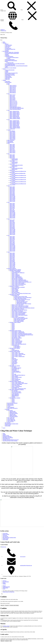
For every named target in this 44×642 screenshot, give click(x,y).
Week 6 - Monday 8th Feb (14, 116)
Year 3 (8, 110)
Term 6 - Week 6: (15, 316)
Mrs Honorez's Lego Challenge (15, 269)
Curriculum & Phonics (9, 56)
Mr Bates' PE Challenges (14, 286)
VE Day (8, 406)
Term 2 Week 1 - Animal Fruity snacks (19, 388)
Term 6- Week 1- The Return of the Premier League (21, 293)
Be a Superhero (15, 390)
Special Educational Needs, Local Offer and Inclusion (15, 63)
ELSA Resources (10, 405)
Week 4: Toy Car (15, 378)
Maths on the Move (10, 140)
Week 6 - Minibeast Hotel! (16, 276)
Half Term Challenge (16, 292)
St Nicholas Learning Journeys (12, 57)
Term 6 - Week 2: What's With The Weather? (20, 280)
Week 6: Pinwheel (15, 380)
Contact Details (8, 46)
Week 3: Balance (15, 289)
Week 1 (13, 323)
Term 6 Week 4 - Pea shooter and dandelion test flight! (22, 333)
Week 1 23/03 (12, 144)
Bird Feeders (14, 369)
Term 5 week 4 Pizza (16, 385)
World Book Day (10, 142)
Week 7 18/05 (12, 167)
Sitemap (4, 585)
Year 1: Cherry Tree (10, 417)
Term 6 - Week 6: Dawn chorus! (18, 285)
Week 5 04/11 (12, 148)
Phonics (8, 58)
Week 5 (13, 327)
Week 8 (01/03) (12, 139)
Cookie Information (6, 586)
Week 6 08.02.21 (13, 92)
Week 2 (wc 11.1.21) (13, 101)
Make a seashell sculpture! (19, 320)
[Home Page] (3, 30)
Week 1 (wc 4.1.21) (13, 100)
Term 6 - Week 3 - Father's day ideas (18, 354)
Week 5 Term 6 (12, 152)
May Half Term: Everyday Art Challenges (19, 309)
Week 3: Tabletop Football (16, 377)
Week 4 (13, 326)
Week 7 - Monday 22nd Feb (15, 117)
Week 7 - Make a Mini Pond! (17, 277)
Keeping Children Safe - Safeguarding (12, 52)
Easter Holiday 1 (17, 346)
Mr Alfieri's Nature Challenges (15, 270)
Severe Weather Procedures (10, 64)
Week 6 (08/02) (12, 137)
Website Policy (5, 587)
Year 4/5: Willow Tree (11, 420)
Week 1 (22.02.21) (13, 85)
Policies (6, 61)
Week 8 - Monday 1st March (15, 118)
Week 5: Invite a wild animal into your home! (20, 306)
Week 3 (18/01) (12, 134)
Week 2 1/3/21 (12, 95)
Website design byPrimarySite (8, 591)
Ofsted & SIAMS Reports (9, 59)
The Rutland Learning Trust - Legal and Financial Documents (16, 65)
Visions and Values (8, 45)
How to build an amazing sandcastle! (21, 318)
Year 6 (8, 251)
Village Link (7, 79)
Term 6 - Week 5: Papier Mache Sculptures (19, 315)
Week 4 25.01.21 (13, 90)
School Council (8, 424)
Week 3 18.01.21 (13, 89)
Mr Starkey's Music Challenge (15, 322)
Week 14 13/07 (12, 182)
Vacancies (7, 50)
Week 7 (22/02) (12, 138)
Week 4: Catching (15, 290)
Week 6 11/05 (12, 149)
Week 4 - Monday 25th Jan (14, 114)
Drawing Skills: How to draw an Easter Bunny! (22, 297)
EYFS (8, 83)
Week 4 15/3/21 (12, 97)
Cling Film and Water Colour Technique (23, 303)
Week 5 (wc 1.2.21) (13, 105)
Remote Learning (8, 82)
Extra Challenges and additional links (18, 173)
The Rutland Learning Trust (10, 49)
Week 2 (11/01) (12, 132)
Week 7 (13, 329)
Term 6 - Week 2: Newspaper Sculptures (19, 311)
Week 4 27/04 (12, 147)
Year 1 (8, 84)
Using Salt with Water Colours (22, 301)
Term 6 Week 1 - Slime (16, 336)
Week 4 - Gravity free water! (17, 340)
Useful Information (8, 77)
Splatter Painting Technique (21, 302)
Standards (7, 54)
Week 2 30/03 (12, 145)
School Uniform (8, 76)
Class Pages (7, 409)
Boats (13, 357)
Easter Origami (14, 362)
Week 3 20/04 (12, 146)
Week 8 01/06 (12, 170)
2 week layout (12, 128)
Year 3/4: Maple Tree (11, 419)
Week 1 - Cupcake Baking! (17, 386)
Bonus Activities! (10, 404)
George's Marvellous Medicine (15, 109)
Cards (13, 364)
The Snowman (7, 422)
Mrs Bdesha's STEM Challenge (15, 330)
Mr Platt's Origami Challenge (15, 351)
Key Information (6, 51)
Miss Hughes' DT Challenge (15, 365)
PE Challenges (12, 130)
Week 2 (13, 324)
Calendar (6, 70)
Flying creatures (15, 359)
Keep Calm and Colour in (16, 392)
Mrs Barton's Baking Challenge (15, 381)
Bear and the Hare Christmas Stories (11, 423)
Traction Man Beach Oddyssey (15, 107)
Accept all (6, 605)
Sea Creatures (14, 360)
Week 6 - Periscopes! (16, 338)
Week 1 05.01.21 (13, 87)
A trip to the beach (15, 393)
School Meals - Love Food (10, 75)
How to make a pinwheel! (19, 321)
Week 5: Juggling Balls (16, 379)
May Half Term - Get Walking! (17, 278)
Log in (4, 427)
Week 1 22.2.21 (12, 94)
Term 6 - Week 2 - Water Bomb (17, 353)
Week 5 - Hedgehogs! (16, 275)
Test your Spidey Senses (16, 391)
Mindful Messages (15, 395)
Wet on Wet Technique (20, 300)
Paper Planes (14, 363)
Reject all (2, 605)
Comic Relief (7, 81)
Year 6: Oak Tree (10, 421)
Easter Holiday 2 (17, 347)
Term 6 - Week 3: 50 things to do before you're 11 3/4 (21, 281)
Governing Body (8, 48)
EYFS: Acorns (10, 410)
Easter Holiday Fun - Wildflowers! (18, 272)
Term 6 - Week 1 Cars (16, 352)
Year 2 (8, 93)
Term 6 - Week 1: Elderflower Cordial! (19, 279)
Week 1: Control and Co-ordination (18, 287)
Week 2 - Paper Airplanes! (16, 343)
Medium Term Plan (13, 412)
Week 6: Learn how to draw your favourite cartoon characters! (23, 307)
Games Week (14, 361)
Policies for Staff (10, 62)
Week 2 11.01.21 (13, 88)
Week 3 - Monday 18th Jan (14, 113)
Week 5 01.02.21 (13, 91)
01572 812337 (22, 556)
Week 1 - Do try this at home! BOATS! (19, 344)
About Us (4, 42)
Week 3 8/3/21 (12, 96)
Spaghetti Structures (15, 370)
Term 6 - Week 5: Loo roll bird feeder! (19, 284)
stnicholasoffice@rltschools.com (26, 565)
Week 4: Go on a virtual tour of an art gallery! (20, 305)
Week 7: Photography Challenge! (18, 308)
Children (4, 80)
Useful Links (7, 78)
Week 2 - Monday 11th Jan (14, 112)
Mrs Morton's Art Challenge (15, 294)
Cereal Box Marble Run (16, 371)
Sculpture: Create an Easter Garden (20, 296)
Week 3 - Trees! (15, 273)
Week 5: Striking (15, 291)
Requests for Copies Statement (10, 67)
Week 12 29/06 (12, 178)
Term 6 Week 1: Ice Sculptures (17, 310)
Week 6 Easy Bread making (17, 384)
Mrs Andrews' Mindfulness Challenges (17, 389)
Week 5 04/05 (12, 160)
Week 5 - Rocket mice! (16, 339)
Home (4, 41)
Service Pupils (7, 425)
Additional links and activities (17, 165)
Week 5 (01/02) (12, 136)
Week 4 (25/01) (12, 135)
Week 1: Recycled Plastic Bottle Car (18, 375)
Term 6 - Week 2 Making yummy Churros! (19, 383)
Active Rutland (10, 141)
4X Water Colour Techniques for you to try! (22, 299)
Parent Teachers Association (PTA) (11, 72)
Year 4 (8, 119)
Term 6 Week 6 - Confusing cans (18, 331)
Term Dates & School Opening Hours (12, 53)
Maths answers (14, 162)
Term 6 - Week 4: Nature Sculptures (18, 314)
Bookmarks (14, 358)
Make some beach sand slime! (19, 319)
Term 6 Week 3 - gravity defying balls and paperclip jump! (22, 334)
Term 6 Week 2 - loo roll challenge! (18, 335)
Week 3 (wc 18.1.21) (13, 102)
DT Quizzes (14, 366)
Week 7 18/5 (12, 209)
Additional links (15, 158)
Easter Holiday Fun (15, 288)
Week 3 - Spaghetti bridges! (17, 341)
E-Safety (6, 71)
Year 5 (8, 235)
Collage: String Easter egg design (20, 298)
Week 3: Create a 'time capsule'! (17, 304)
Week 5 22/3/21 (12, 98)
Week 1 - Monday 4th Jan (14, 111)
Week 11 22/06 (12, 176)
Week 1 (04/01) (12, 131)
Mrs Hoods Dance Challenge (15, 397)
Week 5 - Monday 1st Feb (14, 115)
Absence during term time (9, 69)
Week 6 (13, 328)
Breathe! (13, 396)
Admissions (7, 55)
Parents (4, 68)
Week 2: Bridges (15, 376)
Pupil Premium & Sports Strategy (11, 60)
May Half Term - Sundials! (17, 337)
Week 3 (13, 325)
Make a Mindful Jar (15, 394)
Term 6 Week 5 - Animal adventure (18, 332)
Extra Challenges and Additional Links (19, 171)
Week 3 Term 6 (12, 150)
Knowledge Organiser (14, 413)
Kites (13, 373)
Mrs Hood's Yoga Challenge (15, 348)
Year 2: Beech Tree (10, 418)
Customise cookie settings (14, 605)
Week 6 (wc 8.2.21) (13, 106)
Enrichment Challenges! (11, 268)
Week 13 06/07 (12, 180)
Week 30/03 (12, 220)
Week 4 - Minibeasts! (16, 274)
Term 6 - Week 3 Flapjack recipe (18, 382)
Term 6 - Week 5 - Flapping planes (18, 356)
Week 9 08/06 (12, 172)
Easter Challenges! (10, 407)
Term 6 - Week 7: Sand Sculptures (18, 317)
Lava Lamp (14, 374)
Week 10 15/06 (12, 174)
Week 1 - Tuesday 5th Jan (14, 120)
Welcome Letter (12, 411)
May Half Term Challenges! (12, 403)
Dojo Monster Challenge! (16, 367)
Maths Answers (15, 159)
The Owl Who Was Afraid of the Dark (17, 108)
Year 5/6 (8, 129)
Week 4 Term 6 (12, 151)
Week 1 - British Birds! (16, 271)
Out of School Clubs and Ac (12, 408)
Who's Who (7, 47)
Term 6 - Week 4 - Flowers (17, 355)
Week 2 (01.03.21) (13, 86)
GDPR (6, 66)
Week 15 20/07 (12, 184)
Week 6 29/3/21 (12, 99)
